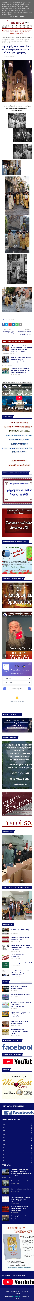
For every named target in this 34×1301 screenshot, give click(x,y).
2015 (17, 1161)
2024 (17, 1131)
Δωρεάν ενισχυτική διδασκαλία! (21, 963)
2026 (17, 1124)
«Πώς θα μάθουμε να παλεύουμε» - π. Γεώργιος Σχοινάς (19, 1031)
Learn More (14, 17)
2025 (17, 1127)
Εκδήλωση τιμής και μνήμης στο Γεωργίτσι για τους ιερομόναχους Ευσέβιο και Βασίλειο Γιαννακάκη (21, 360)
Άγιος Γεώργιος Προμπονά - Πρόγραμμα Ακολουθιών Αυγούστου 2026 (20, 1208)
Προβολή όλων (26, 982)
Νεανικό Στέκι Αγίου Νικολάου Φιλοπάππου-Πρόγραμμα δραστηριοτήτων (20, 972)
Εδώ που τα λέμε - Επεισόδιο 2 (20, 1181)
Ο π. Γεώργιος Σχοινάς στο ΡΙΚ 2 (21, 994)
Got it (22, 17)
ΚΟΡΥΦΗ (17, 1293)
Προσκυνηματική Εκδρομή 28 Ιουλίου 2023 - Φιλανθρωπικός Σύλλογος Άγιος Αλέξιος (20, 370)
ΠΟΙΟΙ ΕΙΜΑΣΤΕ (15, 1291)
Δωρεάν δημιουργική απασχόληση (17, 955)
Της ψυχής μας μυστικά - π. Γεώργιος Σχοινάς (20, 1022)
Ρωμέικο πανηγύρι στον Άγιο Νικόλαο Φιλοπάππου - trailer (21, 930)
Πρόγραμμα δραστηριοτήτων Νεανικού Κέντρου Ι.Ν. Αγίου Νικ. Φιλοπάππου (21, 947)
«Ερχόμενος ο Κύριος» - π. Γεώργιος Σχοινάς (19, 987)
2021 (17, 1141)
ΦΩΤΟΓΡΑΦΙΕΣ (15, 39)
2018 (17, 1151)
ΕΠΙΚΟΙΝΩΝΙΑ (24, 1291)
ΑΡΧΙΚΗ (8, 1291)
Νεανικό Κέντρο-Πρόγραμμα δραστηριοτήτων (20, 938)
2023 (17, 1134)
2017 (17, 1154)
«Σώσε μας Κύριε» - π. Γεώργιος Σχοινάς (21, 1217)
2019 (17, 1147)
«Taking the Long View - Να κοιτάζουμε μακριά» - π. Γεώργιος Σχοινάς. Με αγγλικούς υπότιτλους (21, 1172)
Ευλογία (5, 56)
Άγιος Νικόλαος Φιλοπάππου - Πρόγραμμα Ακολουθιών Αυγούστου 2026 (21, 1199)
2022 (17, 1137)
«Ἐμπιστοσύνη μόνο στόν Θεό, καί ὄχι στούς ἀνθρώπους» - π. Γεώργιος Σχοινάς (21, 1014)
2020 (17, 1144)
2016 (17, 1157)
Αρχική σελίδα (6, 39)
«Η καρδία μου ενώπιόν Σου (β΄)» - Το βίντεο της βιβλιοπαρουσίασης (21, 1004)
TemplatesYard (16, 1296)
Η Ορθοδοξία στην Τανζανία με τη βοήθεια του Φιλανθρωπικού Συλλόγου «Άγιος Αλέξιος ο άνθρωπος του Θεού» (21, 348)
